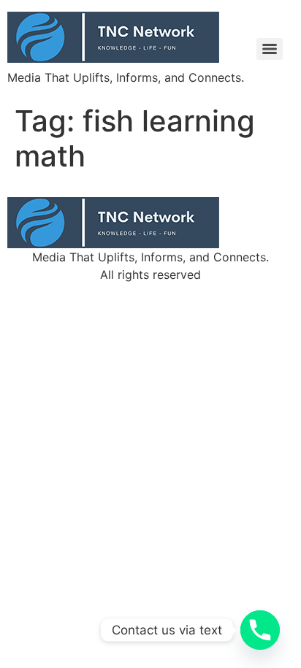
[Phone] (260, 630)
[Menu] (269, 49)
